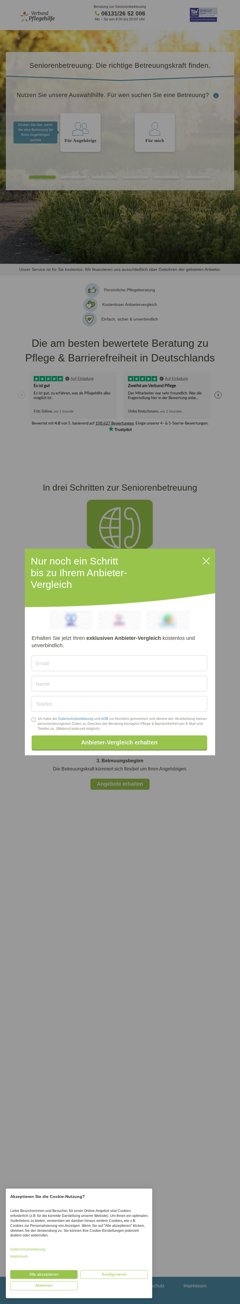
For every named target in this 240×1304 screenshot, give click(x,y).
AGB (104, 719)
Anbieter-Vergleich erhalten (119, 742)
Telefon (44, 704)
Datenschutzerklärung (75, 719)
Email (42, 663)
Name (43, 684)
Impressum (19, 1256)
